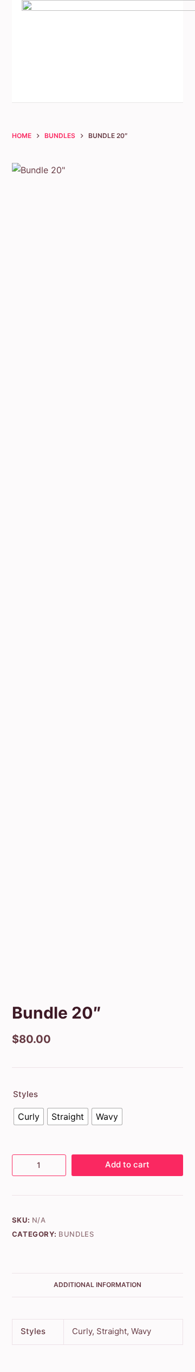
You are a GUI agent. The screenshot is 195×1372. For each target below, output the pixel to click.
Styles (25, 1094)
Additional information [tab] (97, 1285)
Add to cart (127, 1164)
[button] (151, 51)
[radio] (28, 1116)
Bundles (76, 1234)
